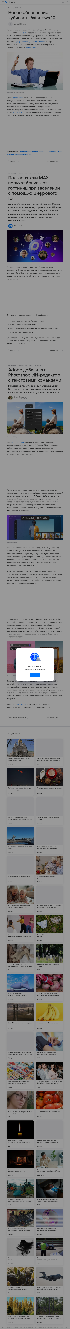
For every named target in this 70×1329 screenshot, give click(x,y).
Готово (35, 675)
